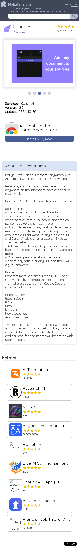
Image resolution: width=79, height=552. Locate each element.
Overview (19, 32)
